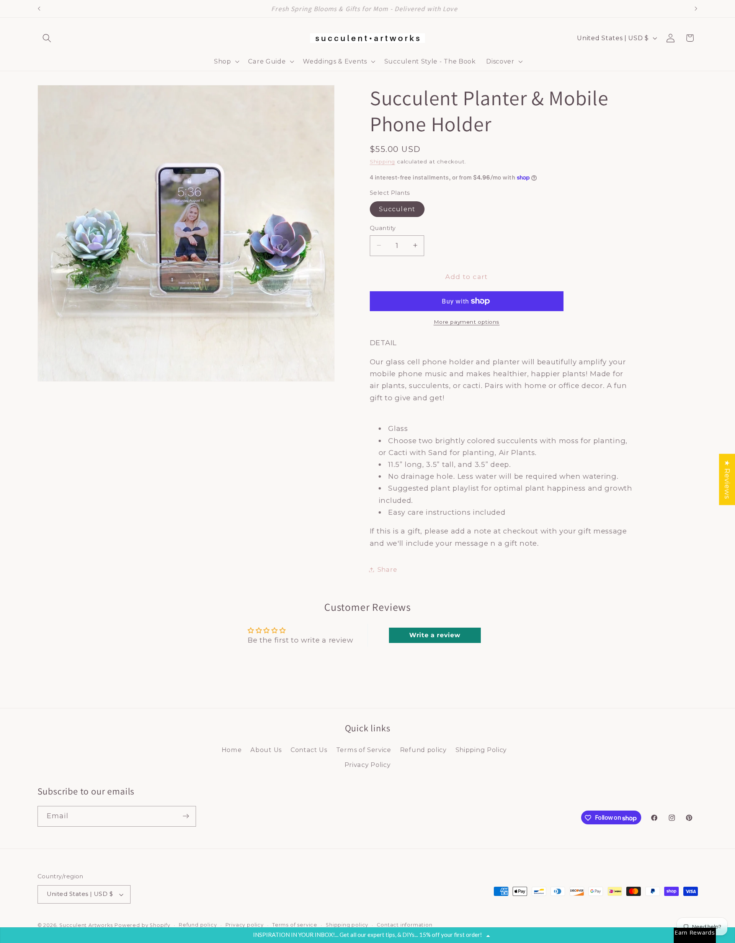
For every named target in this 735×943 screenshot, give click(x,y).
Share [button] (387, 569)
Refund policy (423, 750)
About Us (266, 750)
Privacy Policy (368, 764)
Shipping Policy (481, 750)
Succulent (397, 209)
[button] (47, 38)
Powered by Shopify (142, 925)
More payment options (467, 322)
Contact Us (309, 750)
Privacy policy (244, 925)
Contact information (404, 925)
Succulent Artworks (86, 925)
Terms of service (294, 925)
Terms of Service (363, 750)
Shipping (382, 161)
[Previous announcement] (39, 8)
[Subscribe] (186, 816)
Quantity (383, 228)
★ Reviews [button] (727, 479)
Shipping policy (347, 925)
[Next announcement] (696, 8)
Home (232, 750)
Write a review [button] (435, 635)
